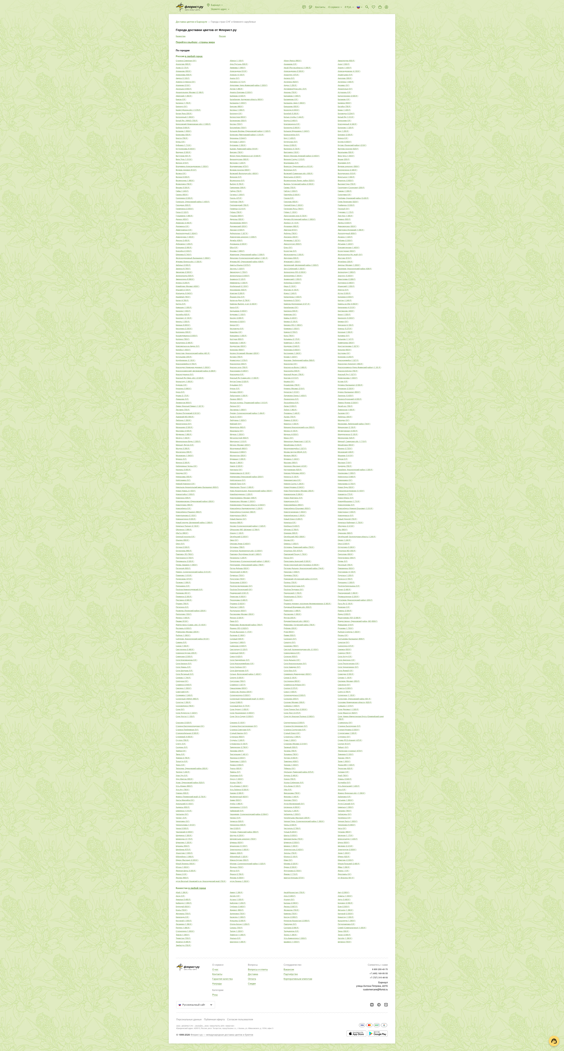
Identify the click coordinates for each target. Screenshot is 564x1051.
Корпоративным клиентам (298, 978)
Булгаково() (238, 145)
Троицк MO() (346, 764)
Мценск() (183, 462)
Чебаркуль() (292, 814)
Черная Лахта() (348, 821)
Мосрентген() (238, 455)
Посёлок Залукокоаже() (241, 586)
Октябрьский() (239, 536)
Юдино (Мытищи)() (187, 860)
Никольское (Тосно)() (242, 487)
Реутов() (290, 617)
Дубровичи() (184, 244)
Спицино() (237, 722)
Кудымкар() (236, 385)
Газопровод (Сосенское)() (351, 187)
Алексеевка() (184, 74)
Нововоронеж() (293, 494)
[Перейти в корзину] (380, 7)
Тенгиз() (290, 934)
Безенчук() (291, 110)
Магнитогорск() (184, 423)
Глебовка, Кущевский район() (353, 198)
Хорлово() (291, 800)
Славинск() (184, 684)
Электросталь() (294, 849)
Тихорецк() (238, 757)
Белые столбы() (294, 117)
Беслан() (236, 124)
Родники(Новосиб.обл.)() (296, 621)
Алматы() (345, 896)
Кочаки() (291, 356)
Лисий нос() (345, 406)
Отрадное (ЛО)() (293, 550)
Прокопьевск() (293, 596)
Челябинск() (344, 817)
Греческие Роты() (294, 208)
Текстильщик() (239, 754)
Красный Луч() (347, 374)
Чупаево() (344, 831)
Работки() (237, 607)
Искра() (290, 293)
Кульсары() (238, 920)
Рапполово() (184, 614)
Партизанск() (185, 557)
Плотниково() (347, 571)
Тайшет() (343, 747)
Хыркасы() (183, 807)
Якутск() (235, 870)
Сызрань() (182, 747)
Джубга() (345, 222)
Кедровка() (238, 314)
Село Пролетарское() (348, 663)
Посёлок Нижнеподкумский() (189, 589)
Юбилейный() (239, 856)
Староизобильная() (187, 733)
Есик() (344, 906)
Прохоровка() (239, 600)
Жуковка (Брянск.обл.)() (189, 261)
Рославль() (184, 628)
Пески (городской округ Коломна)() (301, 564)
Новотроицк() (347, 512)
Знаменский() (293, 279)
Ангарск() (289, 78)
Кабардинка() (293, 296)
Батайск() (344, 106)
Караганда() (182, 917)
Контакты (217, 974)
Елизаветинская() (349, 247)
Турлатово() (345, 768)
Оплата (252, 978)
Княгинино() (183, 332)
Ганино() (182, 194)
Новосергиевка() (346, 504)
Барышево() (291, 106)
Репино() (183, 617)
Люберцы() (345, 416)
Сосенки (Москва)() (294, 702)
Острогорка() (184, 550)
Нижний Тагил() (238, 483)
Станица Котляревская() (296, 726)
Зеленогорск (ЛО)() (295, 272)
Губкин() (290, 212)
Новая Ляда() (346, 487)
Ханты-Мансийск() (185, 800)
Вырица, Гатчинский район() (299, 184)
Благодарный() (347, 124)
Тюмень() (235, 772)
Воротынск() (346, 177)
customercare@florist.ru (375, 989)
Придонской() (293, 593)
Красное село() (239, 367)
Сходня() (344, 743)
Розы (215, 994)
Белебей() (291, 113)
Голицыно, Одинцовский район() (193, 201)
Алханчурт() (291, 74)
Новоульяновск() (186, 515)
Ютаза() (182, 867)
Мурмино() (291, 459)
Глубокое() (238, 906)
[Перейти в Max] (386, 1005)
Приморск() (184, 596)
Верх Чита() (346, 155)
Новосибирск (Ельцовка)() (297, 508)
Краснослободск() (348, 370)
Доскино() (345, 236)
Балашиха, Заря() (295, 103)
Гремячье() (238, 208)
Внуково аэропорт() (349, 166)
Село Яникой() (345, 670)
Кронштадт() (184, 381)
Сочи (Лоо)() (292, 712)
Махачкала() (237, 430)
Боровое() (345, 134)
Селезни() (291, 656)
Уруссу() (237, 779)
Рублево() (290, 628)
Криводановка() (348, 378)
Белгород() (236, 113)
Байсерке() (238, 903)
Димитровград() (184, 229)
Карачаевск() (346, 307)
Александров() (238, 71)
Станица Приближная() (187, 729)
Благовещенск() (292, 124)
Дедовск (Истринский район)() (300, 219)
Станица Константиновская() (244, 726)
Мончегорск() (184, 452)
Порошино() (346, 582)
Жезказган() (291, 910)
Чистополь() (292, 828)
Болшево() (184, 131)
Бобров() (183, 127)
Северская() (184, 656)
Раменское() (292, 610)
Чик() (235, 828)
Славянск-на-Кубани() (295, 684)
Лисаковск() (184, 924)
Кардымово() (238, 311)
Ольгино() (182, 540)
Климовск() (292, 328)
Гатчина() (237, 194)
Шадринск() (184, 835)
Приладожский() (348, 593)
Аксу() (344, 892)
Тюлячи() (183, 772)
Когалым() (345, 332)
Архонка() (290, 92)
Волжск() (181, 173)
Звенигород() (239, 272)
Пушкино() (237, 603)
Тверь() (180, 754)
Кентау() (291, 917)
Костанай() (184, 920)
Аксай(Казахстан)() (294, 892)
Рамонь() (345, 610)
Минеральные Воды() (188, 441)
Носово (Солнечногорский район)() (248, 526)
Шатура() (237, 835)
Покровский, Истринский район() (301, 579)
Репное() (237, 617)
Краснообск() (292, 370)
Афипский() (184, 95)
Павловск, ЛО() (185, 554)
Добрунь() (290, 233)
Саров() (182, 645)
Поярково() (183, 593)
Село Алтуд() (345, 656)
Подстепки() (237, 579)
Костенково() (292, 353)
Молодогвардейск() (295, 448)
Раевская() (344, 607)
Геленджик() (344, 194)
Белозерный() (185, 117)
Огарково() (291, 533)
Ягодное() (237, 867)
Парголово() (345, 554)
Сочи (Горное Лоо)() (295, 709)
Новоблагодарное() (241, 494)
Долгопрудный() (347, 233)
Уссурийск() (344, 782)
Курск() (180, 392)
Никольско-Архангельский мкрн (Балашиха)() (197, 487)
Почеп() (344, 589)
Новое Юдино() (346, 497)
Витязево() (238, 162)
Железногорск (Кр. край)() (350, 254)
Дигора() (291, 906)
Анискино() (238, 81)
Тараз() (343, 931)
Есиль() (181, 910)
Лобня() (290, 409)
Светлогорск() (185, 649)
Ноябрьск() (292, 526)
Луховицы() (292, 413)
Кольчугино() (184, 342)
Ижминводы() (239, 282)
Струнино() (344, 736)
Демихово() (184, 222)
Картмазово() (346, 311)
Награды (217, 983)
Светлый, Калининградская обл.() (301, 649)
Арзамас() (344, 85)
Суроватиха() (239, 743)
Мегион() (291, 430)
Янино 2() (181, 874)
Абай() (182, 892)
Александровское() (349, 71)
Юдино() (344, 856)
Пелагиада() (238, 557)
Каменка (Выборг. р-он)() (243, 303)
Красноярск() (237, 374)
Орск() (344, 543)
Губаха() (236, 212)
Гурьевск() (237, 215)
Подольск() (346, 575)
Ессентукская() (347, 251)
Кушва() (182, 395)
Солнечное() (346, 695)
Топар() (344, 934)
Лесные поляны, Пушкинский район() (249, 402)
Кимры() (290, 318)
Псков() (288, 600)
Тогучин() (291, 757)
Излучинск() (346, 282)
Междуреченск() (348, 434)
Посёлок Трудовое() (294, 589)
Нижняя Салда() (294, 483)
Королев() (344, 349)
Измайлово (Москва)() (187, 286)
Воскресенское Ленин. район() (299, 180)
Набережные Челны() (186, 466)
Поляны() (290, 582)
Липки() (290, 406)
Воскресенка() (185, 180)
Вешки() (344, 159)
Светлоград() (239, 649)
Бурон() (290, 145)
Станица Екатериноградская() (190, 726)
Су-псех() (182, 740)
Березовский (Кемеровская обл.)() (193, 124)
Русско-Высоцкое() (241, 631)
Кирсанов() (346, 325)
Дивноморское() (347, 226)
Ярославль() (344, 874)
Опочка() (289, 540)
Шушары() (183, 846)
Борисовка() (183, 134)
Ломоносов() (346, 409)
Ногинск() (236, 522)
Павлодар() (290, 924)
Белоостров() (238, 117)
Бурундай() (183, 906)
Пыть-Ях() (345, 603)
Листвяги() (183, 409)
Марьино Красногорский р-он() (299, 427)
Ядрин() (290, 867)
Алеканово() (183, 71)
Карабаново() (291, 307)
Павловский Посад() (295, 554)
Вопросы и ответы (258, 969)
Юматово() (346, 860)
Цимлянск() (184, 810)
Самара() (181, 642)
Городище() (183, 205)
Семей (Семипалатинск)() (352, 927)
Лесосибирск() (291, 402)
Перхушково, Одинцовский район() (247, 564)
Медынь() (291, 434)
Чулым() (290, 831)
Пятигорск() (182, 607)
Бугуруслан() (291, 141)
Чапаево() (345, 810)
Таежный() (291, 747)
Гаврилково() (238, 187)
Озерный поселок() (185, 536)
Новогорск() (183, 497)
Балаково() (344, 99)
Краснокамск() (239, 370)
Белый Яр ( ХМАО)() (187, 120)
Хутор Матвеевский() (294, 803)
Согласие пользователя (240, 1019)
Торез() (180, 764)
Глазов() (289, 198)
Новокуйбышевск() (349, 501)
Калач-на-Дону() (240, 300)
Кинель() (183, 321)
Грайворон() (346, 205)
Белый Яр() (346, 117)
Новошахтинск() (186, 519)
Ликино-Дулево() (348, 402)
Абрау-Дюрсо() (293, 60)
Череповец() (183, 821)
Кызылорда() (347, 920)
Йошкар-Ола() (237, 296)
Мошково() (346, 455)
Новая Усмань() (186, 490)
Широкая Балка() (293, 839)
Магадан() (344, 420)
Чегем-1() (181, 817)
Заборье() (183, 265)
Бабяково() (238, 95)
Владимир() (344, 162)
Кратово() (291, 378)
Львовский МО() (185, 416)
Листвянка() (238, 409)
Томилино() (291, 761)
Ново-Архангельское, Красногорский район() (251, 490)
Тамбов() (181, 750)
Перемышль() (185, 561)
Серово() (345, 677)
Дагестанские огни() (295, 215)
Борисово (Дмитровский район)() (247, 134)
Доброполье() (239, 233)
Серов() (290, 677)
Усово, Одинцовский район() (190, 782)
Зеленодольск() (240, 275)
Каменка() (290, 913)
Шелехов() (345, 835)
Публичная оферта (214, 1019)
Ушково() (237, 793)
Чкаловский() (184, 831)
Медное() (237, 434)
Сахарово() (291, 645)
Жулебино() (345, 261)
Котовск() (236, 356)
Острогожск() (346, 547)
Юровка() (291, 863)
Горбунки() (237, 201)
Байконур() (184, 903)
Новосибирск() (183, 508)
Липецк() (235, 406)
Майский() (236, 423)
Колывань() (292, 339)
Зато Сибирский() (294, 268)
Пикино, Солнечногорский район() (193, 571)
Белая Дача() (184, 113)
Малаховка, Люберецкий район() (354, 423)
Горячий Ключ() (293, 205)
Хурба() (236, 803)
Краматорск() (239, 360)
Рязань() (343, 635)
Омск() (234, 540)
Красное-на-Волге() (295, 367)
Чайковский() (237, 810)
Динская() (237, 229)
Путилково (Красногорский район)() (355, 600)
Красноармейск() (348, 360)
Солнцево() (291, 698)
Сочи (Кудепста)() (187, 712)
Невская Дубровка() (295, 473)
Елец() (288, 247)
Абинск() (237, 60)
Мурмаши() (238, 459)
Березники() (344, 120)
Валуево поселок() (348, 148)
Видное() (182, 162)
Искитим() (237, 293)
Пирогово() (292, 571)
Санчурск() (238, 642)
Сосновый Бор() (240, 705)
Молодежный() (239, 448)
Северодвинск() (292, 653)
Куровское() (346, 388)
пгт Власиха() (346, 877)
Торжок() (237, 764)
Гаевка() (290, 187)
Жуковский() (292, 261)
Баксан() (181, 99)
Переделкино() (347, 557)
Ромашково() (346, 624)
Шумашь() (237, 842)
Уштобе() (345, 938)
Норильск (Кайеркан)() (350, 522)
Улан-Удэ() (182, 775)
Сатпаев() (291, 927)
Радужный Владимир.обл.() (298, 607)
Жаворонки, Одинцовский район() (247, 254)
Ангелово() (345, 78)
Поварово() (184, 575)
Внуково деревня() (186, 170)
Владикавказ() (291, 162)
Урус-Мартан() (184, 779)
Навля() (236, 466)
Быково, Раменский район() (244, 148)
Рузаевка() (346, 628)
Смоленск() (344, 684)
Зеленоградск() (185, 275)
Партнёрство (291, 974)
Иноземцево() (238, 289)
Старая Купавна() (349, 729)
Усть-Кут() (182, 789)
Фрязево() (291, 796)
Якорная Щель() (186, 870)
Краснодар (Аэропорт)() (350, 363)
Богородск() (292, 127)
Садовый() (237, 638)
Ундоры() (291, 775)
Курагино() (184, 388)
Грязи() (182, 212)
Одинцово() (345, 533)
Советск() (345, 688)
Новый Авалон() (238, 519)
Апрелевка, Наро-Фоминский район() (249, 85)
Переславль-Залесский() (297, 561)
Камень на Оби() (348, 303)
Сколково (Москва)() (349, 681)
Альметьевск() (345, 74)
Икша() (290, 286)
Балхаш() (291, 903)
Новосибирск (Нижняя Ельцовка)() (355, 508)
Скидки (252, 983)
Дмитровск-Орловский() (351, 229)
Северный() (237, 653)
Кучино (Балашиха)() (349, 392)
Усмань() (345, 779)
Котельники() (184, 356)
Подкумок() (291, 575)
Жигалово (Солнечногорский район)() (249, 258)
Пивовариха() (346, 568)
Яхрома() (237, 877)
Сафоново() (238, 645)
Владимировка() (239, 166)
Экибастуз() (183, 945)
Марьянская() (347, 427)
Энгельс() (290, 853)
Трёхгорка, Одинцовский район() (192, 768)
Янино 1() (343, 870)
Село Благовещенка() (186, 660)
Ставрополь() (345, 722)
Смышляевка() (238, 688)
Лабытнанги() (239, 395)
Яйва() (344, 867)
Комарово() (238, 342)
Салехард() (290, 638)
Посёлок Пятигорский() (241, 589)
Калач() (182, 300)
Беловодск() (346, 113)
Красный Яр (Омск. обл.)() (190, 378)
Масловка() (184, 430)
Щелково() (345, 846)
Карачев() (183, 311)
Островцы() (237, 547)
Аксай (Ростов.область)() (297, 67)
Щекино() (291, 846)
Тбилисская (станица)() (350, 750)
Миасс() (289, 437)
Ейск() (234, 247)
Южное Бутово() (239, 860)
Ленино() (236, 399)
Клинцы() (345, 328)
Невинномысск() (240, 473)
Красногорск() (238, 363)
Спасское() (184, 722)
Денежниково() (239, 222)
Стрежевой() (184, 736)
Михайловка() (293, 445)
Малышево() (184, 427)
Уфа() (288, 789)
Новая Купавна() (294, 487)
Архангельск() (345, 88)
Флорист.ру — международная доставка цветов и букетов (221, 1034)
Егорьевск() (184, 247)
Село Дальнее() (292, 660)
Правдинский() (239, 593)
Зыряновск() (237, 913)
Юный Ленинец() (185, 863)
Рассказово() (292, 614)
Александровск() (294, 71)
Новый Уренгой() (347, 519)
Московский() (346, 452)
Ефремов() (184, 254)
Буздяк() (345, 141)
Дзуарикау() (291, 226)
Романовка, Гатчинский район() (299, 624)
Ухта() (342, 789)
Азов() (344, 64)
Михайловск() (346, 445)
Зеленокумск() (293, 275)
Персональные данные (189, 1019)
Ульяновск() (236, 775)
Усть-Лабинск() (239, 789)
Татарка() (290, 750)
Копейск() (183, 349)
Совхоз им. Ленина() (241, 691)
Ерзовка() (237, 251)
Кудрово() (181, 385)
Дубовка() (345, 240)
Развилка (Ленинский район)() (191, 610)
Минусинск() (238, 441)
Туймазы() (290, 768)
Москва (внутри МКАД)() (295, 452)
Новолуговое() (184, 504)
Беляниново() (238, 120)
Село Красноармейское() (242, 663)
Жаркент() (237, 910)
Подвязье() (237, 575)
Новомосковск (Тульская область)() (248, 504)
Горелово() (291, 201)
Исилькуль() (184, 293)
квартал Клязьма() (294, 877)
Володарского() (347, 173)
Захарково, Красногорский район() (355, 268)
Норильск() (290, 522)
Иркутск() (343, 289)
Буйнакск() (183, 145)
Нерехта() (291, 476)
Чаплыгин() (182, 814)
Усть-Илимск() (239, 786)
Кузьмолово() (292, 385)
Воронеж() (236, 177)
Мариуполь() (238, 427)
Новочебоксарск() (294, 515)
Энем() (344, 853)
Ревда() (344, 614)
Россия (222, 36)
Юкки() (288, 860)
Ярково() (291, 874)
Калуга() (181, 303)
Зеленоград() (347, 272)
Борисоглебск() (292, 134)
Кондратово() (238, 346)
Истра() (344, 293)
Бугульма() (238, 141)
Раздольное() (238, 610)
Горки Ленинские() (348, 201)
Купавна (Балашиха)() (350, 385)
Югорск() (291, 856)
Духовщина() (238, 244)
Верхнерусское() (239, 159)
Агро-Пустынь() (239, 64)
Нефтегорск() (347, 476)
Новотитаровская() (295, 512)
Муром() (343, 459)
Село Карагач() (184, 663)
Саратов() (344, 642)
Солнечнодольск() (295, 695)
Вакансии (289, 969)
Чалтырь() (291, 810)
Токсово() (344, 757)
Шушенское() (239, 846)
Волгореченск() (347, 170)
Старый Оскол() (292, 733)
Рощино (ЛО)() (239, 628)
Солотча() (183, 702)
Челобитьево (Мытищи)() (297, 817)
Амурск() (183, 78)
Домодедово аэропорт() (243, 236)
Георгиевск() (184, 198)
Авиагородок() (346, 60)
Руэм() (289, 631)
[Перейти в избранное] (373, 7)
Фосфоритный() (239, 796)
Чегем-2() (235, 817)
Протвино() (184, 600)
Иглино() (183, 282)
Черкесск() (237, 821)
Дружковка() (292, 240)
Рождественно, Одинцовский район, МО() (358, 621)
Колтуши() (237, 339)
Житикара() (183, 913)
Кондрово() (292, 346)
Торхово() (291, 764)
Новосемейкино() (294, 504)
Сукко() (290, 740)
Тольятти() (182, 761)
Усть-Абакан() (184, 786)
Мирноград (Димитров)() (297, 441)
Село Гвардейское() (240, 660)
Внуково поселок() (240, 170)
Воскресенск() (237, 180)
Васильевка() (346, 152)
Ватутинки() (183, 155)
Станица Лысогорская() (349, 726)
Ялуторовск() (293, 870)
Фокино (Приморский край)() (191, 796)
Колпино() (183, 339)
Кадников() (346, 296)
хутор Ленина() (239, 881)
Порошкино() (183, 586)
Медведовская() (348, 430)
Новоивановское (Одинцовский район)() (195, 501)
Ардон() (290, 85)
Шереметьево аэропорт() (243, 839)
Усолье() (236, 782)
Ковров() (291, 332)
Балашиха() (238, 103)
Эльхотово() (184, 853)
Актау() (180, 896)
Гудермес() (346, 212)
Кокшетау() (346, 917)
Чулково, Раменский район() (244, 831)
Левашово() (182, 399)
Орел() (180, 543)
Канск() (234, 307)
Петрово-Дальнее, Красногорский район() (304, 568)
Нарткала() (236, 469)
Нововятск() (345, 494)
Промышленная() (348, 596)
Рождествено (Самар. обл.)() (191, 624)
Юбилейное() (185, 856)
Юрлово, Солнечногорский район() (248, 863)
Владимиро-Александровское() (192, 166)
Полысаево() (238, 582)
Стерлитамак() (347, 733)
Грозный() (344, 208)
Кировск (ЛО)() (293, 325)
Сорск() (236, 702)
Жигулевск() (291, 258)
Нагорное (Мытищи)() (295, 466)
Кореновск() (292, 349)
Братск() (182, 138)
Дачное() (182, 219)
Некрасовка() (184, 476)
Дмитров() (291, 229)
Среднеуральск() (294, 722)
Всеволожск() (184, 184)
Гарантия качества (222, 978)
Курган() (235, 388)
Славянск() (238, 684)
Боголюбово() (238, 127)
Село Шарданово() (239, 670)
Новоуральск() (238, 515)
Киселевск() (184, 328)
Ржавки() (182, 621)
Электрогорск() (239, 849)
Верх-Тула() (184, 159)
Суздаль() (237, 740)
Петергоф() (183, 568)
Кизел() (344, 314)
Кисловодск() (237, 328)
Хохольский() (185, 803)
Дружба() (236, 240)
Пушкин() (182, 603)
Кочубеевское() (185, 360)
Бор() (343, 131)
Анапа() (235, 78)
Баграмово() (292, 95)
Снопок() (291, 688)
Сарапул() (290, 642)
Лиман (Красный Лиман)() (190, 406)
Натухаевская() (293, 469)
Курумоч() (236, 392)
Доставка (253, 974)
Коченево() (346, 356)
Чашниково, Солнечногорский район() (249, 814)
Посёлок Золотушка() (294, 586)
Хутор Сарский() (346, 803)
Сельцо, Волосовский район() (245, 674)
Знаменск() (238, 279)
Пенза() (289, 557)
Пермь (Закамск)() (187, 564)
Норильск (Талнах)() (187, 526)
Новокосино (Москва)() (243, 501)
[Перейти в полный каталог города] (189, 7)
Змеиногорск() (185, 279)
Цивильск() (346, 807)
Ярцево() (182, 877)
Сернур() (237, 677)
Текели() (183, 934)
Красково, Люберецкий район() (299, 360)
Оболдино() (346, 526)
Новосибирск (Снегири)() (243, 512)
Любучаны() (238, 420)
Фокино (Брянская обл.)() (351, 793)
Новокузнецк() (291, 501)
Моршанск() (238, 452)
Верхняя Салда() (294, 159)
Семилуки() (346, 674)
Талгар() (237, 931)
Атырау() (289, 899)
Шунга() (344, 842)
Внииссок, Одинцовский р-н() (298, 166)
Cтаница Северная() (186, 60)
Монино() (345, 448)
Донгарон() (291, 236)
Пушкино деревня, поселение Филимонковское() (307, 603)
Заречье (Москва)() (349, 265)
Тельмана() (291, 754)
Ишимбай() (183, 296)
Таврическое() (239, 747)
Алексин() (237, 74)
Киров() (234, 325)
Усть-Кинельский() (349, 786)
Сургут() (181, 743)
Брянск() (343, 138)
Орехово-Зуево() (240, 543)
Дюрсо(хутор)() (293, 244)
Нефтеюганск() (238, 480)
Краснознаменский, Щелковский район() (196, 370)
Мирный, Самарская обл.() (352, 441)
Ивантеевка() (347, 279)
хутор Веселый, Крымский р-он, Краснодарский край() (201, 881)
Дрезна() (183, 240)
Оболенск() (184, 529)
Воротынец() (292, 177)
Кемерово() (290, 314)
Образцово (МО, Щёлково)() (245, 529)
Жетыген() (345, 910)
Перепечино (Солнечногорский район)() (250, 561)
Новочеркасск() (346, 515)
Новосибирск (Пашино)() (189, 512)
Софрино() (292, 705)
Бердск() (291, 120)
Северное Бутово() (186, 653)
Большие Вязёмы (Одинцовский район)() (250, 131)
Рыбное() (183, 635)
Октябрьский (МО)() (294, 536)
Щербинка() (183, 849)
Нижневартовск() (292, 480)
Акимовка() (238, 67)
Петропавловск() (346, 924)
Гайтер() (291, 191)
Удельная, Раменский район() (299, 772)
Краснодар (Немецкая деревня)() (193, 367)
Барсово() (237, 106)
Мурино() (181, 459)
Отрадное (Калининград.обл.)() (246, 550)
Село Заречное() (346, 660)
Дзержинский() (238, 226)
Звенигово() (184, 272)
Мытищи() (345, 462)
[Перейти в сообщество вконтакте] (372, 1005)
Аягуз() (344, 899)
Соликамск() (184, 695)
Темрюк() (183, 757)
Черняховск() (347, 824)
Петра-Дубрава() (239, 568)
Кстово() (343, 381)
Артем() (236, 88)
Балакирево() (291, 99)
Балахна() (183, 103)
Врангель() (346, 180)
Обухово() (291, 529)
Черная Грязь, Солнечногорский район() (304, 821)
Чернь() (290, 824)
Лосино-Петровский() (188, 413)
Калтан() (345, 300)
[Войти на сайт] (386, 7)
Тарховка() (237, 750)
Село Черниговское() (348, 667)
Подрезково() (184, 579)
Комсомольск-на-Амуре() (188, 346)
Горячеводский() (239, 205)
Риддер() (183, 927)
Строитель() (292, 736)
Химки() (236, 800)
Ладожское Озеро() (295, 395)
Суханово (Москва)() (296, 743)
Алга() (290, 896)
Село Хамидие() (292, 667)
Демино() (344, 219)
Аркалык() (183, 899)
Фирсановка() (292, 793)
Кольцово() (346, 339)
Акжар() (236, 892)
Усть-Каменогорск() (295, 938)
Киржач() (291, 321)
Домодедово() (185, 236)
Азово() (182, 67)
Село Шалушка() (184, 670)
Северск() (344, 653)
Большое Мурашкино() (297, 131)
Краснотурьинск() (185, 374)
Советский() (182, 691)
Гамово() (345, 191)
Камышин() (184, 307)
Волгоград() (290, 170)
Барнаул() (182, 106)
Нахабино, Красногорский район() (355, 469)
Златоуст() (346, 275)
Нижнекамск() (345, 480)
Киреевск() (238, 321)
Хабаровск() (344, 796)
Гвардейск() (292, 194)
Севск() (236, 656)
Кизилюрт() (184, 318)
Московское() (185, 455)
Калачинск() (292, 300)
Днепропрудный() (187, 233)
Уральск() (235, 938)
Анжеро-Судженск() (185, 81)
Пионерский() (239, 571)
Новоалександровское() (351, 490)
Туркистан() (183, 938)
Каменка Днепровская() (297, 303)
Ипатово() (291, 289)
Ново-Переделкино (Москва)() (299, 490)
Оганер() (237, 533)
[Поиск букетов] (367, 7)
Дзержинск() (182, 226)
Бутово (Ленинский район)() (352, 145)
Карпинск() (291, 311)
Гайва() (182, 191)
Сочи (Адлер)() (239, 709)
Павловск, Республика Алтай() (246, 554)
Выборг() (237, 184)
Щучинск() (344, 941)
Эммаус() (236, 853)
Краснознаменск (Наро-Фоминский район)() (359, 367)
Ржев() (234, 621)
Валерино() (292, 148)
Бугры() (180, 141)
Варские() (236, 152)
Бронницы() (238, 138)
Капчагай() (346, 913)
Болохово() (346, 127)
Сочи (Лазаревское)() (242, 712)
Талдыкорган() (291, 931)
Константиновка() (348, 346)
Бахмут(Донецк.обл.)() (188, 110)
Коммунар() (292, 342)
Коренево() (237, 349)
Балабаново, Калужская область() (246, 99)
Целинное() (292, 807)
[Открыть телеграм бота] (379, 1005)
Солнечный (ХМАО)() (187, 698)
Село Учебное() (238, 667)
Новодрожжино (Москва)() (243, 497)
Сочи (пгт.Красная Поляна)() (299, 716)
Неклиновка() (347, 473)
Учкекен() (182, 793)
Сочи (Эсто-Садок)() (242, 716)
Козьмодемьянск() (187, 335)
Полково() (183, 582)
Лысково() (343, 413)
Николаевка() (347, 483)
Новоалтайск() (185, 494)
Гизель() (236, 198)
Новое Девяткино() (293, 497)
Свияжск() (344, 649)
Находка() (181, 473)
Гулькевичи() (184, 215)
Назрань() (183, 469)
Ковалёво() (236, 332)
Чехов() (182, 828)
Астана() (237, 899)
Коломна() (344, 335)
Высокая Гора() (347, 184)
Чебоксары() (345, 814)
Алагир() (345, 67)
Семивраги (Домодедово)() (298, 674)
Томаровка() (238, 761)
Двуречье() (237, 219)
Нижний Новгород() (185, 483)
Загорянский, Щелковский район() (301, 265)
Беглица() (237, 110)
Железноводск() (294, 254)
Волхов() (183, 177)
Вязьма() (183, 187)
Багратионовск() (348, 95)
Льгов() (236, 416)
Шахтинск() (238, 941)
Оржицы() (291, 543)
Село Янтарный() (185, 674)
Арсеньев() (184, 88)
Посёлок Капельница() (349, 586)
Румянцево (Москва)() (187, 631)
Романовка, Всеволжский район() (246, 624)
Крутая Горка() (239, 381)
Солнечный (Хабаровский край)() (247, 698)
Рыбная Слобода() (349, 631)
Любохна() (183, 420)
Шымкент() (292, 941)
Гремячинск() (185, 208)
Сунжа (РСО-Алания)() (350, 740)
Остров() (183, 547)
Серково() (183, 677)
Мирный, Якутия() (185, 445)
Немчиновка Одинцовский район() (247, 476)
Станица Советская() (240, 729)
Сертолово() (238, 681)
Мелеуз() (183, 437)
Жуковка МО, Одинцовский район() (247, 261)
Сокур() (344, 691)
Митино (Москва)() (240, 445)
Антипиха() (346, 81)
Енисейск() (184, 251)
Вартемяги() (291, 152)
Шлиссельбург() (348, 839)
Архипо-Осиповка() (241, 92)
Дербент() (291, 222)
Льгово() (290, 416)
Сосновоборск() (185, 705)
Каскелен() (238, 917)
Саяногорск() (346, 645)
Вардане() (183, 152)
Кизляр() (237, 318)
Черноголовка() (185, 824)
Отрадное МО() (347, 550)
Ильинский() (346, 286)
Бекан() (344, 110)
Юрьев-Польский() (349, 863)
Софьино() (346, 705)
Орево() (344, 540)
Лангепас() (346, 395)
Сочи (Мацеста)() (348, 712)
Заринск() (183, 268)
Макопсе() (291, 423)
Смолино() (184, 688)
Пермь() (343, 561)
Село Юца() (290, 670)
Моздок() (183, 448)
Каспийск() (183, 314)
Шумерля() (292, 842)
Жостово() (345, 258)
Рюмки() (290, 635)
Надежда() (345, 466)
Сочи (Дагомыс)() (348, 709)
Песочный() (345, 564)
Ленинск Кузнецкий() (350, 399)
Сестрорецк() (292, 681)
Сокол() (290, 691)
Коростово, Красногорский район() (193, 353)
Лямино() (291, 420)
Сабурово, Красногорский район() (192, 638)
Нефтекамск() (183, 480)
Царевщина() (239, 807)
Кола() (289, 335)
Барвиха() (344, 103)
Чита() (342, 828)
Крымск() (289, 381)
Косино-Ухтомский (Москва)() (244, 353)
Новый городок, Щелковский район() (194, 522)
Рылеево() (237, 635)
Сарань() (236, 927)
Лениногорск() (291, 399)
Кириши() (183, 325)
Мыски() (236, 462)
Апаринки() (183, 85)
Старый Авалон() (239, 733)
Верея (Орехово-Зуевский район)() (302, 155)
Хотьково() (346, 800)
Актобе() (235, 896)
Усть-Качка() (292, 786)
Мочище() (290, 455)
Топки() (344, 761)
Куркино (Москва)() (294, 388)
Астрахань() (344, 92)
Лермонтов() (184, 402)
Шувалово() (184, 842)
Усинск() (290, 779)
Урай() (343, 775)
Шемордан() (184, 839)
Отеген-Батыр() (240, 924)
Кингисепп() (346, 318)
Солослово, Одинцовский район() (354, 698)
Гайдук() (236, 191)
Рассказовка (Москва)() (242, 614)
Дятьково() (346, 244)
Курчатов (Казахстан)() (297, 920)
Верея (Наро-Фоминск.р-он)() (245, 155)
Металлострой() (239, 437)
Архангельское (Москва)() (190, 92)
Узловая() (343, 772)
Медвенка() (184, 434)
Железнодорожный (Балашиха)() (193, 258)
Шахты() (291, 835)
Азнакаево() (290, 64)
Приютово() (238, 596)
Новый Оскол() (293, 519)
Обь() (343, 529)
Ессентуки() (290, 251)
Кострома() (344, 353)
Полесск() (345, 579)
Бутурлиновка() (185, 148)
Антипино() (291, 81)
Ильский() (183, 289)
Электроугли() (347, 849)
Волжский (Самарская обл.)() (298, 173)
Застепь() (237, 268)
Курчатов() (291, 392)
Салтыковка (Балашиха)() (351, 638)
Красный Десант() (294, 374)
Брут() (290, 138)
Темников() (346, 754)
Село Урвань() (183, 667)
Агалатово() (183, 64)
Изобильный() (239, 286)
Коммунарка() (346, 342)
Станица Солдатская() (295, 729)
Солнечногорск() (240, 695)
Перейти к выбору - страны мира (195, 42)
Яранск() (237, 874)
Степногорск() (185, 931)
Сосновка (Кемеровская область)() (355, 702)
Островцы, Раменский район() (299, 547)
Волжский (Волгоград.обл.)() (244, 173)
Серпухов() (182, 681)
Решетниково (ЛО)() (349, 617)
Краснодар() (290, 363)
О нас (215, 969)
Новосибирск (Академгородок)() (246, 508)
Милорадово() (346, 437)
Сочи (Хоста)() (185, 716)
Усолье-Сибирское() (294, 782)
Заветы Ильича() (240, 265)
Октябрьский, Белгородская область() (357, 536)
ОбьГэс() (182, 533)
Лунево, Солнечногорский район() (247, 413)
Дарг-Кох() (345, 215)
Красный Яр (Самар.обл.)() (244, 378)
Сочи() (180, 709)
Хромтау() (183, 941)
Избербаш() (292, 282)
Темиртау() (238, 934)
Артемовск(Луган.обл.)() (295, 88)
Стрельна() (237, 736)
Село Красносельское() (295, 663)
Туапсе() (236, 768)
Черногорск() (238, 824)
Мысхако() (291, 462)
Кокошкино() (238, 335)
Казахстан (181, 36)
